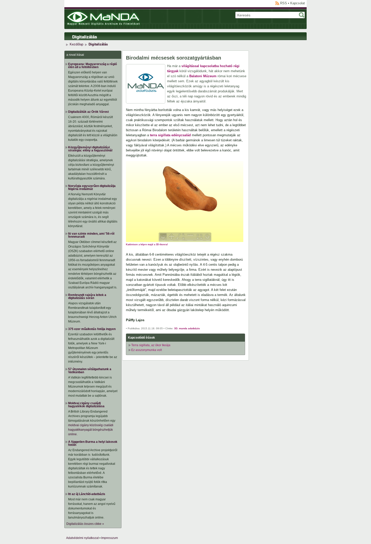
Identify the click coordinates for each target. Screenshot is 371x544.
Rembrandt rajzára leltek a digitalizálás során (87, 296)
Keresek (301, 15)
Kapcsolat (297, 3)
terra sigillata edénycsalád (170, 135)
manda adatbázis (189, 328)
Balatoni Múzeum (203, 76)
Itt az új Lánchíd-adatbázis (86, 494)
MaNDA (103, 18)
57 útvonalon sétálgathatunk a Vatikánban (89, 370)
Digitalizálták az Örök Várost (88, 112)
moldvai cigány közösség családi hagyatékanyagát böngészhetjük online (90, 429)
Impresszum (109, 538)
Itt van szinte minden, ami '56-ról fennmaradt (91, 235)
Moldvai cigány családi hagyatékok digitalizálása (86, 404)
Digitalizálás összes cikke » (85, 524)
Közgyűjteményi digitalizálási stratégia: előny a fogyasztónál (90, 149)
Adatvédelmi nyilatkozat (82, 538)
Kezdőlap (76, 44)
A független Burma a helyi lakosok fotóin (92, 443)
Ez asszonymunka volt (146, 350)
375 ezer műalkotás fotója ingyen (92, 329)
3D (175, 328)
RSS (283, 3)
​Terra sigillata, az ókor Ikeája (150, 345)
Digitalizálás (84, 37)
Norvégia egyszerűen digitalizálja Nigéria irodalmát (92, 187)
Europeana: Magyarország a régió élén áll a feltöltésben (92, 65)
